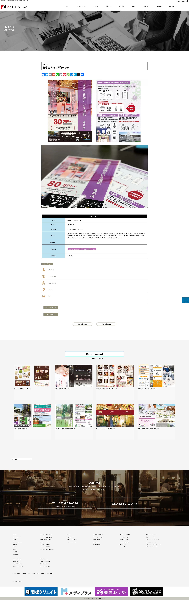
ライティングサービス (71, 542)
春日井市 (24, 573)
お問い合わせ (172, 6)
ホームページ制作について (46, 534)
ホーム (67, 6)
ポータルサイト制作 (124, 539)
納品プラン (69, 534)
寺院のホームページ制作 (152, 547)
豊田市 (42, 573)
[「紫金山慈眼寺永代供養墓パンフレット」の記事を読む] (156, 422)
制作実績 (121, 6)
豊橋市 (47, 573)
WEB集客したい (96, 542)
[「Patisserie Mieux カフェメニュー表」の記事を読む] (115, 382)
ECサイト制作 (123, 547)
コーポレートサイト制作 (125, 534)
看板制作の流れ (17, 561)
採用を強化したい (97, 544)
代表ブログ (15, 549)
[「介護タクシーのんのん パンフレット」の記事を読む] (156, 382)
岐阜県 (18, 573)
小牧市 (28, 573)
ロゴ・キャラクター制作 (45, 566)
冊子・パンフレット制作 (45, 564)
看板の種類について (17, 564)
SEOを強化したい (97, 539)
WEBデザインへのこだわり (46, 539)
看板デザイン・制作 (17, 559)
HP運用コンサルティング (72, 539)
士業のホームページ (151, 537)
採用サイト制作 (123, 544)
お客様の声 (146, 6)
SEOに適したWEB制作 (45, 544)
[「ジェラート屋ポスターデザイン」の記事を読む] (32, 382)
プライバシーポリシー (17, 581)
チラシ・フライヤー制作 (45, 561)
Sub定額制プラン (70, 537)
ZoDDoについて (81, 6)
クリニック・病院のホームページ (153, 544)
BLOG (133, 6)
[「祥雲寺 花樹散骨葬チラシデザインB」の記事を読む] (74, 422)
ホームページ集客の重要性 (46, 537)
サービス (95, 6)
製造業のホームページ (151, 534)
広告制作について (44, 559)
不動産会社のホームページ (152, 539)
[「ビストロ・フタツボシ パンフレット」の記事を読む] (115, 422)
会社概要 (159, 6)
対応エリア (109, 6)
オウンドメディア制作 (124, 542)
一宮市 (33, 573)
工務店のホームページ (151, 542)
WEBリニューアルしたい (98, 537)
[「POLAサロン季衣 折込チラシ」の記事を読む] (74, 382)
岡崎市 (51, 573)
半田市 (37, 573)
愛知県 (14, 573)
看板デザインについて (18, 566)
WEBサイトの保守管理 (45, 547)
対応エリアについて (17, 542)
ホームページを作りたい (98, 534)
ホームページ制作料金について (47, 549)
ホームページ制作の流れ (45, 542)
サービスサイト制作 (124, 537)
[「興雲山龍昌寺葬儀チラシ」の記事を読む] (32, 422)
